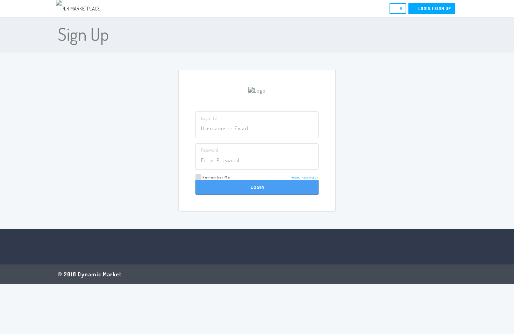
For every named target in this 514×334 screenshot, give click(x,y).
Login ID (209, 118)
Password (210, 150)
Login (257, 187)
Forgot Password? (305, 177)
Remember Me (216, 177)
